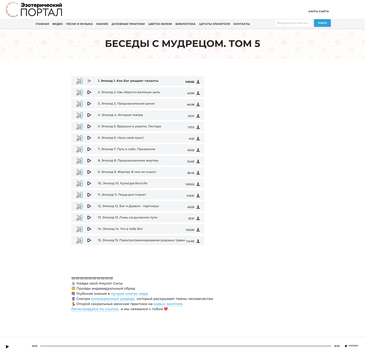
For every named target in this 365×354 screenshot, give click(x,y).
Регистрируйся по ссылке (94, 309)
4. (120, 115)
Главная (42, 24)
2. (129, 92)
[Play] (7, 347)
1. (128, 81)
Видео (57, 24)
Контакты (241, 24)
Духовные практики (128, 24)
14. (120, 229)
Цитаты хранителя (214, 24)
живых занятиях (168, 304)
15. (141, 240)
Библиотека (185, 24)
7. (126, 149)
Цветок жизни (160, 24)
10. (122, 183)
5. (129, 126)
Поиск (322, 22)
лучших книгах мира (129, 294)
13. (127, 217)
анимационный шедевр (112, 299)
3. (126, 103)
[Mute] (346, 346)
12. (128, 206)
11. (122, 194)
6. (121, 138)
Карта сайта (319, 11)
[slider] (354, 345)
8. (128, 160)
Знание (102, 24)
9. (127, 172)
